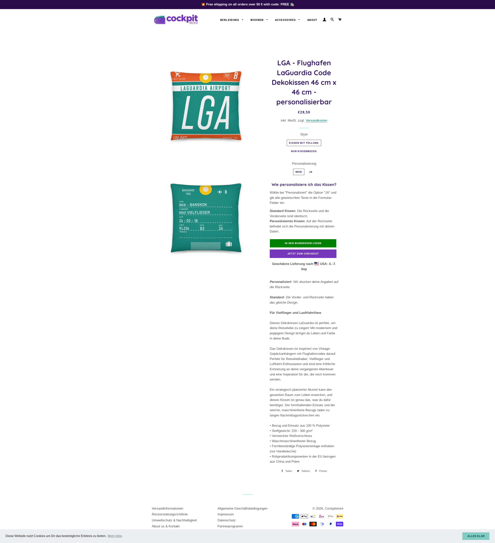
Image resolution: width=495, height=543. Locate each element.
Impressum (226, 514)
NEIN (298, 171)
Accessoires (286, 19)
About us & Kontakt (166, 526)
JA (311, 171)
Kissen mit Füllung (304, 142)
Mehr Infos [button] (115, 536)
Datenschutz (227, 520)
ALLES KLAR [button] (476, 536)
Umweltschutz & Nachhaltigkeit (174, 520)
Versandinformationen (167, 508)
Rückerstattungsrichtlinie (170, 514)
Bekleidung (230, 19)
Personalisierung (304, 163)
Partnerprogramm (230, 526)
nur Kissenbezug (304, 151)
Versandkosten (316, 120)
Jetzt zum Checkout (303, 253)
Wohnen (257, 19)
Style (304, 134)
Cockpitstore (334, 508)
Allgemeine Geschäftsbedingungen (242, 508)
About (312, 19)
